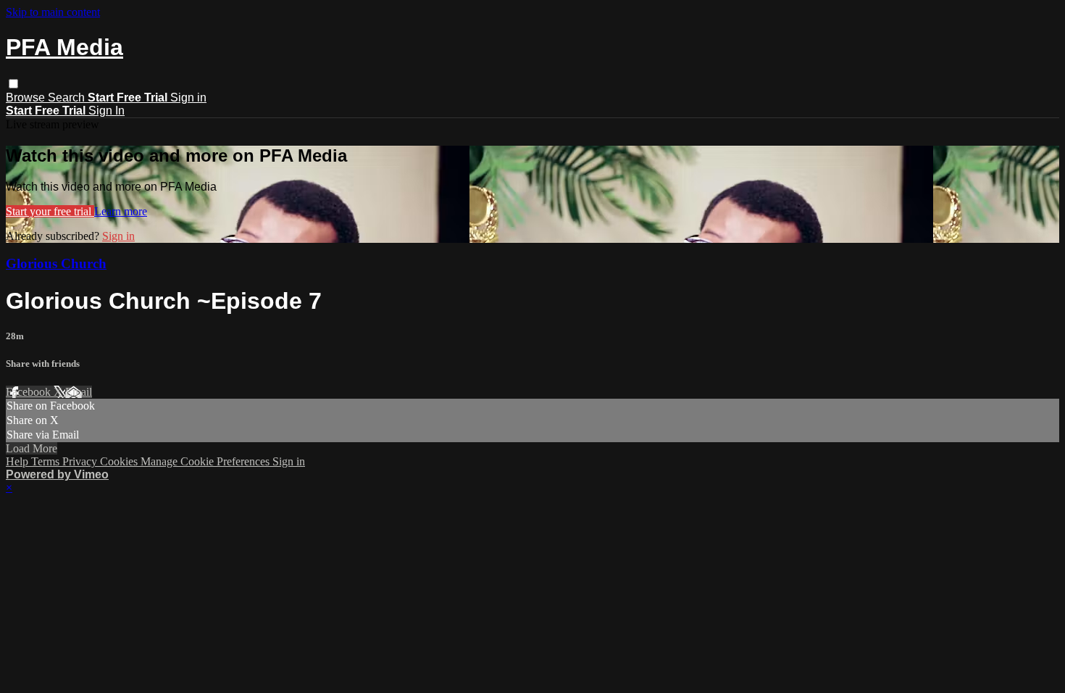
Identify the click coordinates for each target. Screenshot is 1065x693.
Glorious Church (56, 263)
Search (68, 97)
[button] (13, 83)
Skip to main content (53, 12)
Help (18, 461)
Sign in (188, 97)
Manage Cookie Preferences (206, 461)
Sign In (106, 110)
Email (78, 392)
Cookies (120, 461)
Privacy (81, 461)
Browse (27, 97)
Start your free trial (50, 211)
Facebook (30, 392)
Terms (46, 461)
